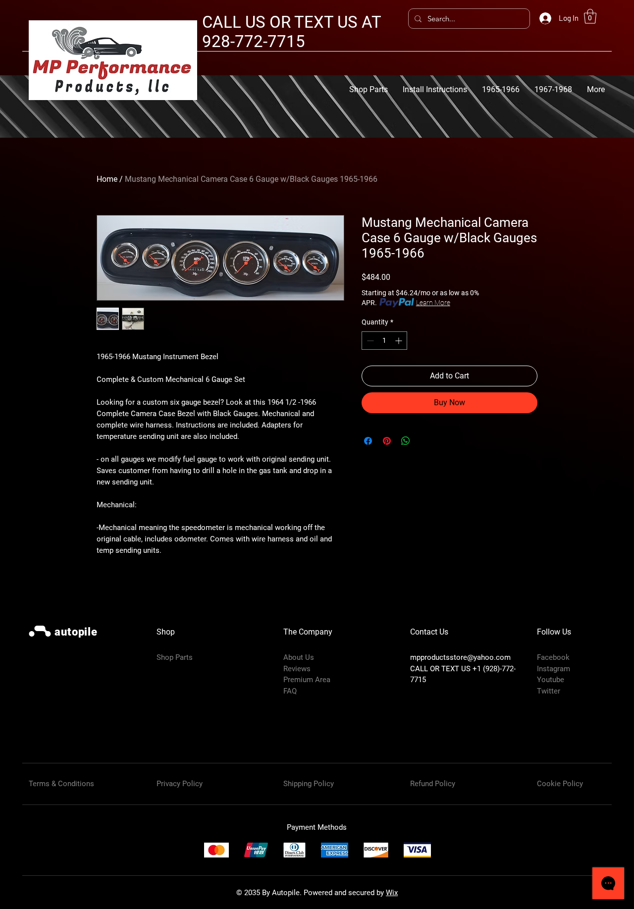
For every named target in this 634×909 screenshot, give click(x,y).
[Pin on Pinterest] (387, 441)
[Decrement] (369, 340)
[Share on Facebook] (368, 441)
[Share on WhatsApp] (406, 441)
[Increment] (399, 340)
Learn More (433, 303)
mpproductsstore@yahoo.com (460, 657)
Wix (392, 892)
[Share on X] (424, 441)
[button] (590, 16)
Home (107, 179)
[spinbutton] (384, 340)
